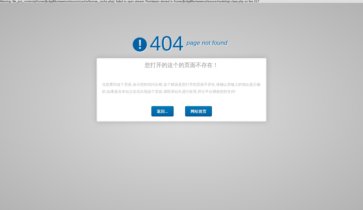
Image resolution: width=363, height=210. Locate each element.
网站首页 (198, 111)
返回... (162, 111)
